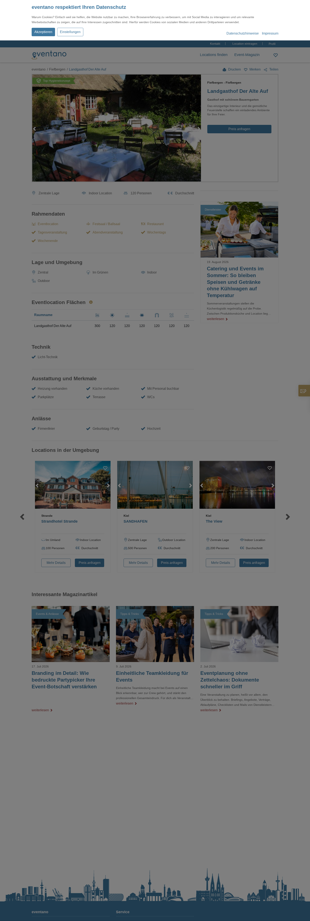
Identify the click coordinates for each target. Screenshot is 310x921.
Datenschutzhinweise (242, 33)
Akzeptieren (43, 32)
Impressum (270, 33)
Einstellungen (70, 32)
